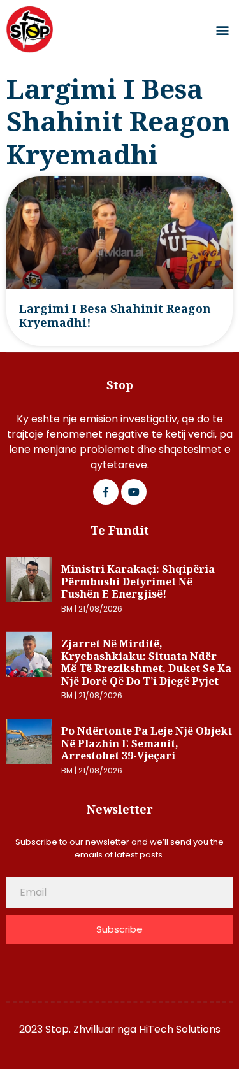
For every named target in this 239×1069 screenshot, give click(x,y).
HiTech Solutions (180, 1029)
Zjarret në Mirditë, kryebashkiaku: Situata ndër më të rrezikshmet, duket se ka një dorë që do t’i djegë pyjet (146, 662)
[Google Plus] (134, 492)
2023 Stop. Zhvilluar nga (79, 1029)
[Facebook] (106, 492)
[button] (222, 29)
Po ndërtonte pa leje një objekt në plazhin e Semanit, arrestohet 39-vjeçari (146, 743)
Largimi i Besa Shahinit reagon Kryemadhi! (115, 315)
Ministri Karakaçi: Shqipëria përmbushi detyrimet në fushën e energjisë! (138, 581)
